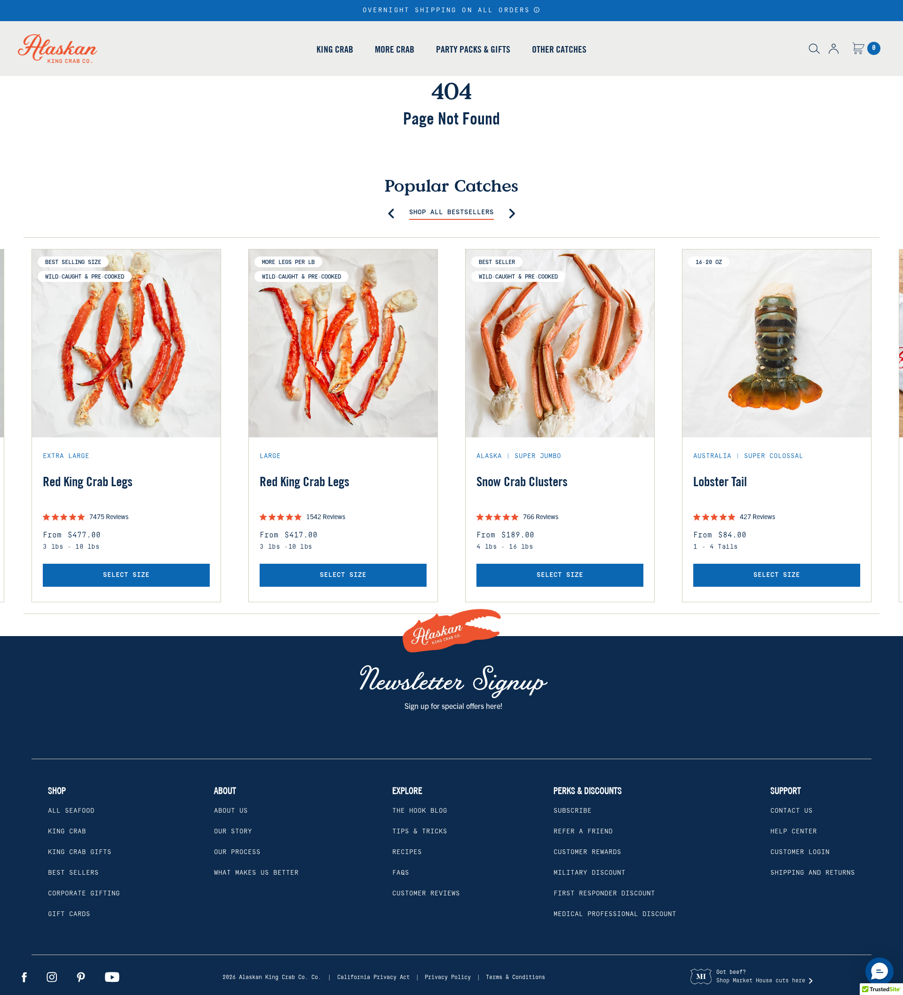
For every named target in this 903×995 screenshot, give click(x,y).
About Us (231, 811)
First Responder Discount (604, 893)
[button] (536, 10)
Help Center (793, 831)
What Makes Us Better (256, 873)
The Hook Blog (419, 811)
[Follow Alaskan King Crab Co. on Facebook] (24, 977)
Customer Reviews (426, 893)
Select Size (126, 575)
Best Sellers (73, 873)
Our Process (237, 852)
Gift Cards (69, 914)
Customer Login (800, 852)
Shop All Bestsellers (451, 212)
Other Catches (559, 49)
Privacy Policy (448, 977)
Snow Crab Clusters (522, 482)
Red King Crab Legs (88, 482)
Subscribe (573, 811)
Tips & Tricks (419, 831)
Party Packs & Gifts (473, 49)
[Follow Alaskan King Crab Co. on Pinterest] (81, 977)
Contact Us (791, 811)
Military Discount (590, 873)
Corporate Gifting (84, 893)
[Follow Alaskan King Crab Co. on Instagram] (52, 977)
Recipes (407, 852)
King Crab (335, 49)
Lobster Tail (720, 482)
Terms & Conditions (515, 977)
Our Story (233, 831)
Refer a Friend (583, 831)
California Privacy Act (373, 977)
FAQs (400, 873)
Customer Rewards (587, 852)
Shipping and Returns (812, 873)
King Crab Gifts (79, 852)
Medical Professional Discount (615, 914)
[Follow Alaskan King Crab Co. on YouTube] (112, 977)
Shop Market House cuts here (760, 981)
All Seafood (71, 811)
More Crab (394, 49)
